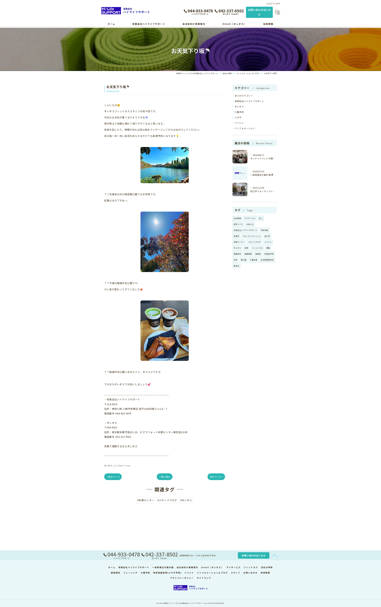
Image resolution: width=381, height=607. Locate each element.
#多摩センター (145, 500)
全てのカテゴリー (244, 95)
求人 (261, 218)
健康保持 (237, 254)
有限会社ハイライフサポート (249, 101)
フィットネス (257, 248)
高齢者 (258, 254)
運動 (268, 248)
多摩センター (239, 242)
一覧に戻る (164, 476)
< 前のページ (113, 476)
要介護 (243, 259)
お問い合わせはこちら (259, 12)
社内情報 (237, 218)
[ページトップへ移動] (275, 555)
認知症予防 (269, 254)
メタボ (238, 117)
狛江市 (267, 236)
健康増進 (248, 254)
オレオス (108, 465)
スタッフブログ (254, 242)
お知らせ (250, 224)
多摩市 (236, 236)
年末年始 (264, 230)
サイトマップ (204, 577)
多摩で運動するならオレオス (121, 446)
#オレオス (186, 500)
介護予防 (239, 112)
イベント (239, 122)
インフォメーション (122, 465)
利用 (235, 259)
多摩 (246, 248)
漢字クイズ (238, 224)
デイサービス (250, 218)
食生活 (236, 265)
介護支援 (253, 259)
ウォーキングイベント (252, 236)
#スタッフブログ (167, 500)
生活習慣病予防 (267, 259)
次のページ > (216, 476)
